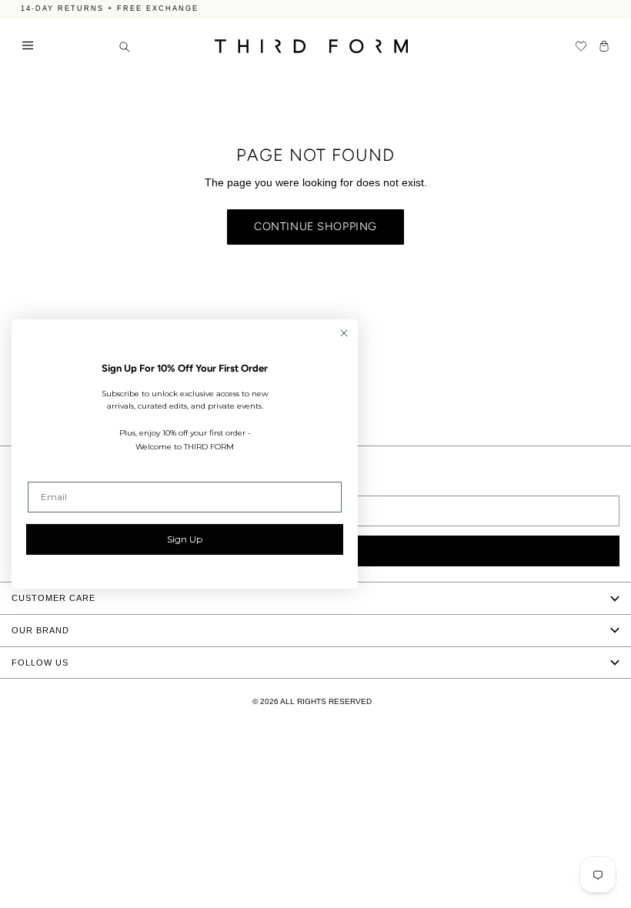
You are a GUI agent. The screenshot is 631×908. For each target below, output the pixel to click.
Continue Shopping (315, 226)
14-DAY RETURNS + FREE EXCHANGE (110, 7)
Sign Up (184, 539)
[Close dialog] (344, 333)
